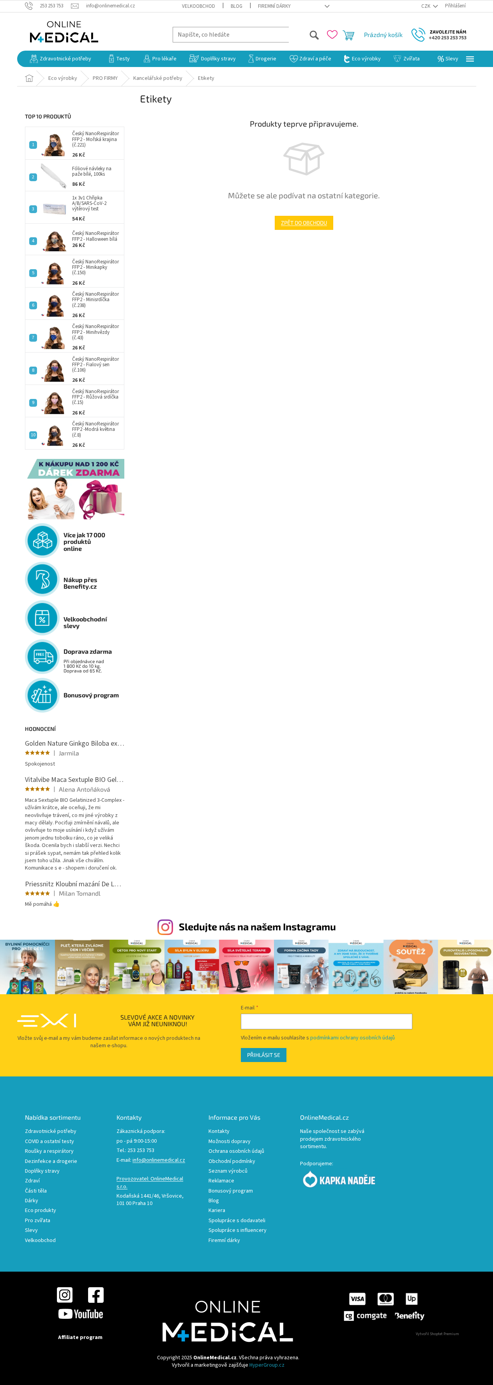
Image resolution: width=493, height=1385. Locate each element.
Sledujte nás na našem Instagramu (257, 926)
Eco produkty (40, 1210)
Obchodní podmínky (232, 1161)
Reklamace (221, 1181)
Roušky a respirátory (49, 1151)
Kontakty (219, 1131)
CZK (426, 6)
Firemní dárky (274, 6)
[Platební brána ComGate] (383, 1306)
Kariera (217, 1210)
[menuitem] (60, 59)
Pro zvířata (37, 1220)
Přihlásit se (263, 1055)
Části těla (36, 1191)
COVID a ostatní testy (49, 1141)
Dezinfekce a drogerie (51, 1161)
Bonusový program (231, 1191)
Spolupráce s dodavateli (237, 1220)
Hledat (304, 34)
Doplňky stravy (42, 1171)
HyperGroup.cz (266, 1365)
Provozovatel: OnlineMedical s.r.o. (150, 1182)
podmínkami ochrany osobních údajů (352, 1038)
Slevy (31, 1230)
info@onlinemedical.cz (159, 1160)
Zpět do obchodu (304, 222)
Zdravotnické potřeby (50, 1131)
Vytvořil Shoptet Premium (437, 1334)
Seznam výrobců (228, 1171)
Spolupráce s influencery (238, 1230)
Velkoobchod (198, 6)
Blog (236, 6)
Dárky (31, 1201)
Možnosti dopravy (230, 1141)
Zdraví (32, 1181)
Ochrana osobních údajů (236, 1151)
